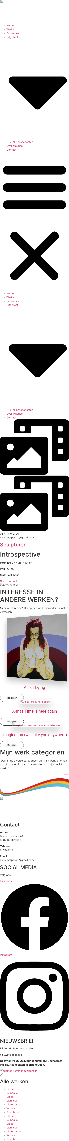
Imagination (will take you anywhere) (34, 734)
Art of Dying (34, 687)
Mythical (11, 1100)
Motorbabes (13, 1104)
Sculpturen (13, 544)
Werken (10, 29)
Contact (11, 149)
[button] (34, 221)
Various (10, 1108)
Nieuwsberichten (23, 142)
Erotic (10, 1089)
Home (10, 25)
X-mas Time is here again (34, 711)
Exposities (12, 33)
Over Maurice (14, 145)
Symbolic (12, 1092)
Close (9, 1096)
